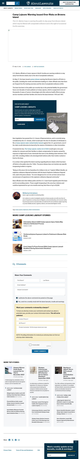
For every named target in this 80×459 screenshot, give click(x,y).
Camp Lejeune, (19, 209)
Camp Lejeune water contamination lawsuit (29, 143)
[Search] (17, 3)
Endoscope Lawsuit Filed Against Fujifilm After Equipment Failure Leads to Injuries (40, 403)
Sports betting (28, 8)
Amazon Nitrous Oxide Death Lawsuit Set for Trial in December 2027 (18, 371)
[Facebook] (16, 440)
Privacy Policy (7, 450)
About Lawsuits (8, 8)
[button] (69, 3)
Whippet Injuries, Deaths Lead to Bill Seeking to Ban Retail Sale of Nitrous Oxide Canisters (16, 395)
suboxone (38, 8)
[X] (12, 440)
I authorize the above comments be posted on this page (35, 298)
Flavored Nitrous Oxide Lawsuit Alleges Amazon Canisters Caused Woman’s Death (15, 403)
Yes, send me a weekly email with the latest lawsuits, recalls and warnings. (41, 301)
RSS (39, 450)
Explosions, (26, 209)
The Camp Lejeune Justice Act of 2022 (37, 149)
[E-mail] (19, 440)
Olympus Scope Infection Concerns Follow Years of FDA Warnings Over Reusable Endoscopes (40, 420)
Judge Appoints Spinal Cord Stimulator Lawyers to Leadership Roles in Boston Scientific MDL (65, 402)
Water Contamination (34, 209)
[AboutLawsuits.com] (40, 3)
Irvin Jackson (27, 66)
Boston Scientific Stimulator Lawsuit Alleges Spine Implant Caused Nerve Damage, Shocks (66, 412)
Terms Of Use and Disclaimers (24, 450)
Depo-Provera (47, 8)
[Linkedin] (9, 440)
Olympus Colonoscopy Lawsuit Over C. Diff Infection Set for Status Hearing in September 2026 (44, 373)
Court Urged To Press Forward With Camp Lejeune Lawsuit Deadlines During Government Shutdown (43, 247)
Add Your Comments (39, 66)
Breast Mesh (18, 8)
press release (35, 79)
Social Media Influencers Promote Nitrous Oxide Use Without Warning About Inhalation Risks (15, 411)
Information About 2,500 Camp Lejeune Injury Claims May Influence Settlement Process (43, 223)
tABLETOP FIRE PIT (58, 8)
